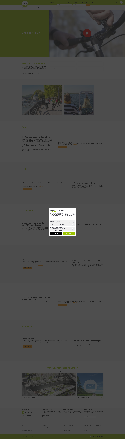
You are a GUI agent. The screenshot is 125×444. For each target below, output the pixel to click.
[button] (72, 222)
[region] (62, 225)
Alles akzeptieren (68, 233)
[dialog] (62, 222)
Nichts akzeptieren (56, 233)
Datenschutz (55, 211)
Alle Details (68, 224)
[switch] (73, 222)
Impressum (51, 211)
